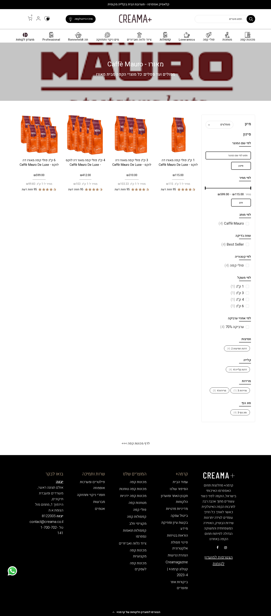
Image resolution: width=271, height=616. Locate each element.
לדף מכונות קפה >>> (136, 443)
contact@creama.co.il (46, 521)
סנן (241, 202)
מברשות (99, 501)
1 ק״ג (237, 286)
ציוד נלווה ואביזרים (139, 39)
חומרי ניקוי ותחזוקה (91, 495)
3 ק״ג (237, 293)
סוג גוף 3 (240, 412)
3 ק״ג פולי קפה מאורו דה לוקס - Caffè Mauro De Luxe (131, 162)
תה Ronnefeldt (78, 39)
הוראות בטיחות (177, 535)
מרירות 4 (219, 390)
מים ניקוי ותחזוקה (107, 39)
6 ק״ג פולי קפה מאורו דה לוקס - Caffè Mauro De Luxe (39, 162)
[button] (135, 612)
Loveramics (187, 39)
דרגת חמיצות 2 (237, 348)
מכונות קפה (247, 39)
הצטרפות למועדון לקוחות (218, 560)
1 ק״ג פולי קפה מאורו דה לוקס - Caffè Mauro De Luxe (178, 162)
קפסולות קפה (136, 516)
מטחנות (227, 39)
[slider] (251, 188)
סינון (241, 166)
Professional (51, 39)
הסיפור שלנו (179, 489)
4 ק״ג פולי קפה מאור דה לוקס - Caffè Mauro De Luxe (85, 162)
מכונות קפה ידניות (133, 496)
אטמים (100, 508)
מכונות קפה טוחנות (132, 489)
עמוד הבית (180, 482)
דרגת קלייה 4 (238, 369)
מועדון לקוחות (25, 39)
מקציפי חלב (137, 523)
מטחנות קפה (137, 502)
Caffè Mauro (231, 223)
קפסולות (165, 39)
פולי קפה (208, 39)
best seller (232, 244)
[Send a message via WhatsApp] (12, 570)
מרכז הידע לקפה (84, 19)
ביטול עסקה (179, 515)
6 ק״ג (237, 306)
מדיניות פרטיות (177, 508)
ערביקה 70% (232, 326)
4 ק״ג (237, 299)
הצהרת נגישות (178, 555)
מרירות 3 (240, 390)
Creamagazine (177, 562)
